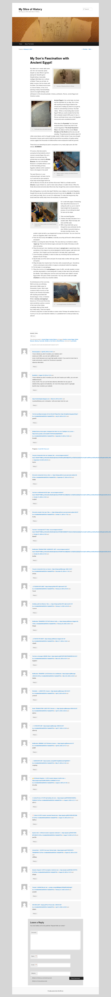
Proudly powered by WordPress (55, 991)
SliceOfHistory (60, 341)
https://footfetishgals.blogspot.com (40, 399)
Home (20, 44)
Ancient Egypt (45, 339)
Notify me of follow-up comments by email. (42, 978)
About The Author (29, 44)
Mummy (37, 341)
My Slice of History (30, 9)
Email (34, 964)
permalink (73, 341)
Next (90, 49)
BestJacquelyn (36, 351)
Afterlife (65, 339)
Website (33, 973)
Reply (35, 366)
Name (34, 956)
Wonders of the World (50, 341)
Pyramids (41, 341)
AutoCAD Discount (43, 449)
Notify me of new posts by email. (39, 981)
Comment (33, 932)
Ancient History (53, 339)
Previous (84, 49)
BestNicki (34, 375)
